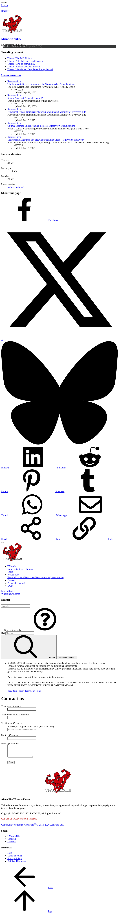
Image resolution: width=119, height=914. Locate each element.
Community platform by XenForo (32, 824)
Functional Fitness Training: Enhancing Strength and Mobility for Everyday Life (46, 112)
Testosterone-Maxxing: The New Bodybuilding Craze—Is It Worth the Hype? (45, 139)
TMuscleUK (13, 836)
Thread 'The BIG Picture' (19, 58)
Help (9, 853)
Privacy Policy (14, 858)
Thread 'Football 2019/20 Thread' (23, 66)
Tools (10, 572)
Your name (6, 706)
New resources (42, 577)
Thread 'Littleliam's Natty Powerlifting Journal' (30, 69)
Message (5, 743)
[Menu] (2, 542)
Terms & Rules (14, 855)
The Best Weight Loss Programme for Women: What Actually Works (41, 84)
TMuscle (11, 566)
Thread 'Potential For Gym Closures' (25, 61)
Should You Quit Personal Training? (25, 98)
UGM (10, 585)
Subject (5, 735)
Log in (4, 5)
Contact (11, 580)
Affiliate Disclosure (16, 861)
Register (5, 11)
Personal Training (16, 583)
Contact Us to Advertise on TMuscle (19, 818)
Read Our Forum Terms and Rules (24, 691)
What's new (13, 574)
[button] (45, 630)
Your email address (10, 714)
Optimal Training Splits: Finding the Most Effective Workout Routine (41, 125)
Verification (7, 723)
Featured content (15, 577)
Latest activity (57, 577)
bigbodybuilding (15, 187)
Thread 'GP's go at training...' (21, 63)
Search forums (25, 569)
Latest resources (11, 75)
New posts (12, 569)
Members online (11, 39)
